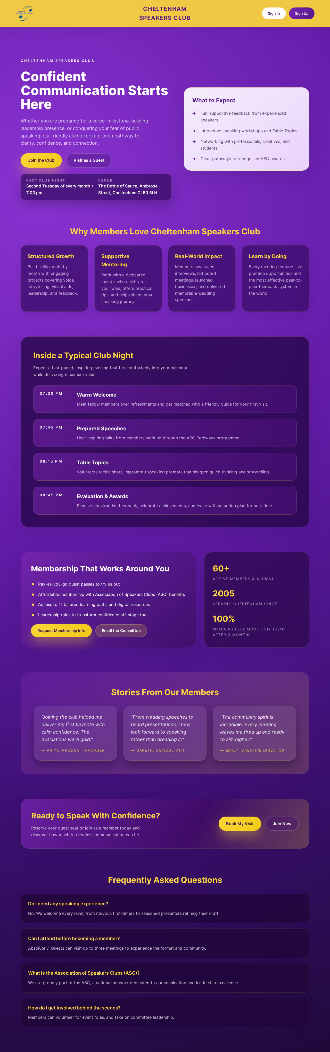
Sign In (274, 13)
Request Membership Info (61, 630)
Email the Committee (121, 630)
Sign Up (302, 13)
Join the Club (41, 160)
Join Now (282, 823)
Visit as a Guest (88, 160)
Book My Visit (240, 823)
